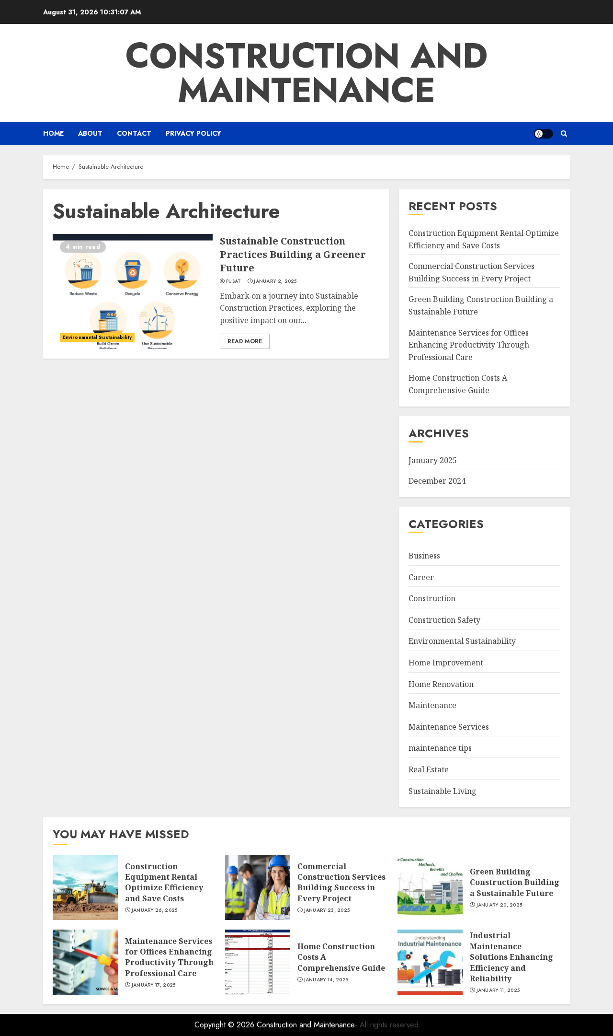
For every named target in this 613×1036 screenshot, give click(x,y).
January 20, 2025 (499, 905)
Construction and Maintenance (306, 73)
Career (421, 577)
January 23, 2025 (327, 910)
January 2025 (433, 460)
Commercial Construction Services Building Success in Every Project (341, 882)
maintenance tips (440, 748)
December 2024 (437, 481)
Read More (244, 341)
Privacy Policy (193, 133)
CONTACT (134, 133)
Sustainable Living (443, 791)
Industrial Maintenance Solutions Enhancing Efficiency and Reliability (511, 957)
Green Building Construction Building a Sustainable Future (514, 882)
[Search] (564, 133)
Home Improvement (446, 662)
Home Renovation (441, 684)
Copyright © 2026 (225, 1024)
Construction (432, 598)
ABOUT (90, 133)
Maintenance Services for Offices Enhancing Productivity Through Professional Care (469, 344)
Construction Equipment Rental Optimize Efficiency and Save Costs (164, 882)
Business (424, 555)
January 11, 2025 (498, 990)
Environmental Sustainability (97, 337)
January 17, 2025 (154, 985)
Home (53, 133)
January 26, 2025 (155, 910)
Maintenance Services (449, 727)
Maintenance (432, 705)
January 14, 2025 (326, 980)
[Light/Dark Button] (543, 134)
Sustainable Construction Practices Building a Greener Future (293, 254)
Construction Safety (444, 620)
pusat (233, 281)
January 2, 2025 (275, 281)
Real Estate (429, 769)
